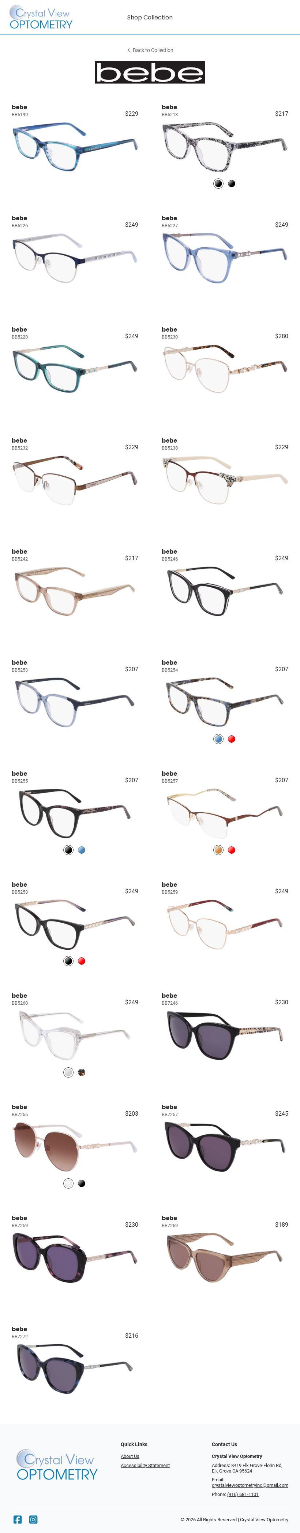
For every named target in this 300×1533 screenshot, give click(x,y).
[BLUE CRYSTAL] (81, 850)
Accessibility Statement (145, 1465)
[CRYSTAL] (68, 1072)
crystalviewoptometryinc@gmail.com (250, 1485)
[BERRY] (231, 850)
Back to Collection (153, 50)
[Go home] (42, 17)
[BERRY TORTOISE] (231, 739)
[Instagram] (33, 1521)
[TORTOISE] (81, 1072)
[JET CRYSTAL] (231, 184)
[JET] (68, 850)
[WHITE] (68, 1183)
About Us (130, 1456)
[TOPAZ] (218, 850)
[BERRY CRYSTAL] (81, 961)
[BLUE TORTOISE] (218, 739)
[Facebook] (17, 1521)
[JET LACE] (218, 184)
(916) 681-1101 (243, 1494)
